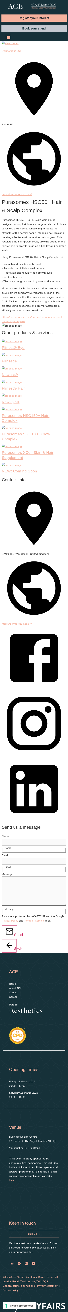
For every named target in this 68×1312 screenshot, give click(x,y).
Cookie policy (10, 1290)
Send (15, 935)
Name (5, 836)
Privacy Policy (10, 920)
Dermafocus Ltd (11, 50)
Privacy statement (47, 1285)
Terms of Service (34, 920)
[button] (34, 18)
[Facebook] (19, 1263)
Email (5, 855)
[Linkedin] (26, 1263)
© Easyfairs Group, (14, 1277)
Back (15, 948)
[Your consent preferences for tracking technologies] (19, 1305)
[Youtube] (33, 1263)
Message (7, 874)
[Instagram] (12, 1263)
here (12, 1180)
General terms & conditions (19, 1285)
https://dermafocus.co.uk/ (17, 194)
